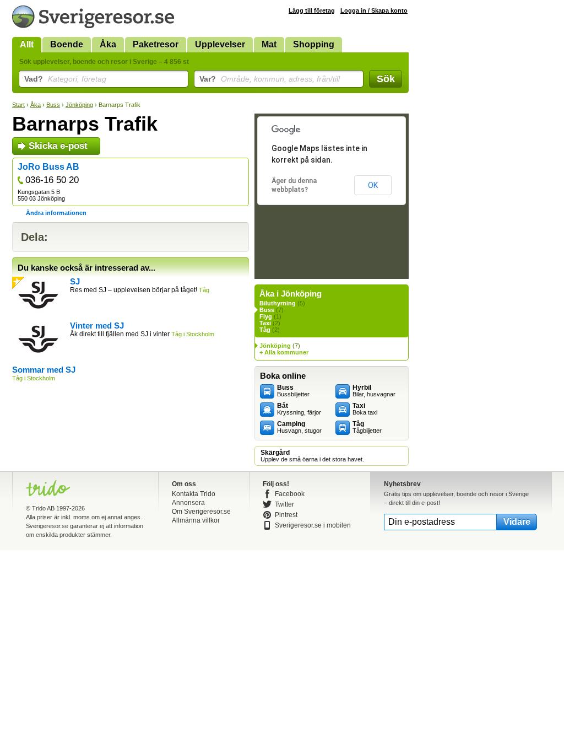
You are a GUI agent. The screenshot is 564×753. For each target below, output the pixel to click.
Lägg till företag (312, 10)
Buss (53, 104)
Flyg (265, 316)
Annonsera (188, 503)
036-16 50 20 (52, 180)
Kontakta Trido (193, 494)
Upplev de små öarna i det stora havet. (312, 455)
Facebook (290, 494)
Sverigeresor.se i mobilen (313, 525)
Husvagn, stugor (299, 427)
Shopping (313, 44)
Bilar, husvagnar (373, 390)
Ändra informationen (56, 212)
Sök (386, 78)
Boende (66, 44)
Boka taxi (364, 409)
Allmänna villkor (196, 520)
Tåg (264, 329)
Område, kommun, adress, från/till (269, 78)
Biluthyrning (277, 303)
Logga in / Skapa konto (374, 10)
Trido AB (43, 508)
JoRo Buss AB (48, 166)
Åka (108, 44)
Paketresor (155, 44)
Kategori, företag (65, 78)
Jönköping (79, 104)
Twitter (284, 504)
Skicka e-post (58, 146)
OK (373, 185)
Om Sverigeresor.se (201, 511)
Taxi (265, 323)
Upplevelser (220, 44)
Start (18, 104)
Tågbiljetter (367, 427)
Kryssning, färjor (299, 409)
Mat (269, 44)
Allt (27, 44)
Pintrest (286, 515)
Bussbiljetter (293, 390)
